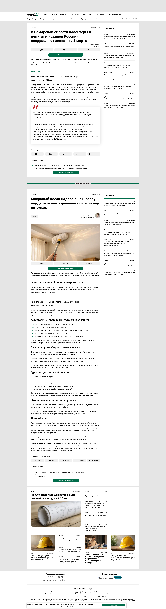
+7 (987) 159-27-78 (55, 577)
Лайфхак (34, 216)
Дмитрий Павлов (94, 44)
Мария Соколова (88, 216)
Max (43, 49)
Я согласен (113, 605)
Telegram (90, 49)
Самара (34, 27)
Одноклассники (95, 154)
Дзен (67, 49)
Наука (32, 491)
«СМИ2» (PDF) (131, 600)
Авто (105, 43)
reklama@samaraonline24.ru (55, 580)
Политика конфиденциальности (127, 605)
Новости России (108, 72)
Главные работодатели (65, 55)
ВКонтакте (81, 154)
